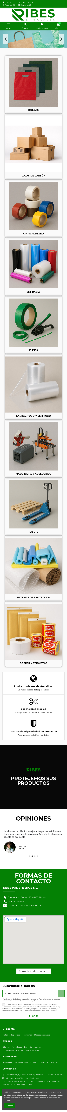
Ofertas (5, 1047)
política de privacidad (48, 1062)
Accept (9, 1105)
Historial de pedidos (11, 1035)
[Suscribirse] (61, 993)
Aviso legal (7, 1062)
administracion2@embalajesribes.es (22, 1078)
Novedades (17, 1047)
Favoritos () (10, 5)
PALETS (33, 531)
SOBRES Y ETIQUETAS (33, 663)
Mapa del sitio (32, 1050)
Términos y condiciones (25, 1062)
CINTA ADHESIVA (33, 233)
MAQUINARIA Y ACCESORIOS (33, 473)
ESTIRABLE (33, 291)
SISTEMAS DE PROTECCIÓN (33, 597)
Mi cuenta (27, 1035)
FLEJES (33, 350)
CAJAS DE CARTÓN (33, 175)
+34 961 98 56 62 (54, 1074)
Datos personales (42, 1035)
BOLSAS (33, 110)
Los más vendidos (32, 1047)
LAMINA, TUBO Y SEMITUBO (33, 415)
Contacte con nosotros (24, 2)
